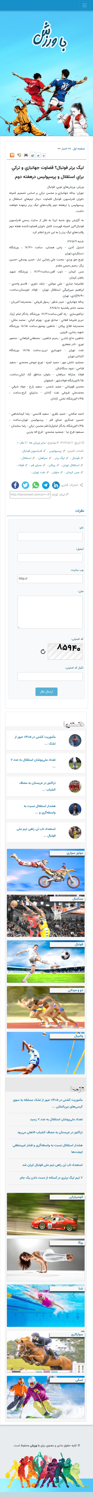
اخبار (64, 148)
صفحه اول (78, 148)
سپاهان (43, 458)
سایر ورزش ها (37, 443)
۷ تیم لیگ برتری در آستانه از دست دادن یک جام (51, 1177)
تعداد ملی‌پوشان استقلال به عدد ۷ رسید (56, 1119)
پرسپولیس (55, 451)
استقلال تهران (71, 465)
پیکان (52, 465)
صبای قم (36, 465)
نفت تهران (39, 472)
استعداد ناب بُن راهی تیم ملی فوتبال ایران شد (52, 1165)
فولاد (21, 465)
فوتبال (75, 458)
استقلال (26, 458)
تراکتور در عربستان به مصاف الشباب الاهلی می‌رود (50, 1132)
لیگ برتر (60, 458)
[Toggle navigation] (84, 5)
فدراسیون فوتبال (32, 451)
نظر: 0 (20, 443)
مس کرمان (72, 472)
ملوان (55, 472)
